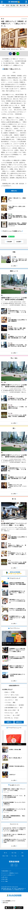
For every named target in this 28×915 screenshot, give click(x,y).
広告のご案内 (5, 879)
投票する (9, 722)
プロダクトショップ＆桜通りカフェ (11, 231)
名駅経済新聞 (12, 2)
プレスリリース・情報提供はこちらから (10, 873)
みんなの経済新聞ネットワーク (14, 896)
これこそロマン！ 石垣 (11, 700)
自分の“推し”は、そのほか (11, 717)
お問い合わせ (5, 877)
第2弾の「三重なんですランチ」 (13, 69)
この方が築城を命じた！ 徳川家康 (14, 705)
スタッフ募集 (5, 881)
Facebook (12, 865)
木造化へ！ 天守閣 (9, 692)
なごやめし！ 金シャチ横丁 (12, 715)
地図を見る (14, 190)
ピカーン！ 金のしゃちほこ (11, 694)
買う (18, 5)
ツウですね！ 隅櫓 (9, 702)
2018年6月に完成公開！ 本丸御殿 (14, 697)
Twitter (16, 865)
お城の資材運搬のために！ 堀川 (13, 707)
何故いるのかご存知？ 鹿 (11, 710)
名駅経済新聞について (6, 870)
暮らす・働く (22, 5)
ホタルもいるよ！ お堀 (11, 712)
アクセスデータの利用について (8, 875)
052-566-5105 (10, 63)
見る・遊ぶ (13, 5)
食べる (7, 5)
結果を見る (19, 722)
